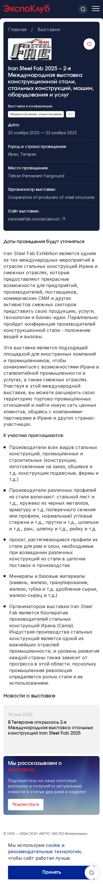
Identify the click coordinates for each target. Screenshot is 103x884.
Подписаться (26, 805)
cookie (53, 845)
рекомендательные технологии (44, 851)
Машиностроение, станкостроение (36, 114)
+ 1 (70, 114)
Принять (51, 872)
